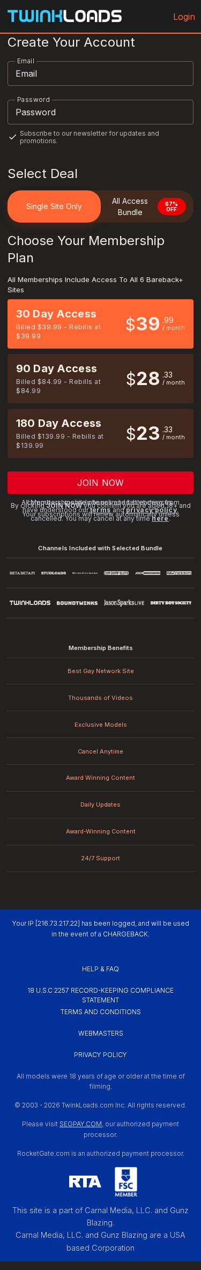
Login (184, 16)
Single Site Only (54, 206)
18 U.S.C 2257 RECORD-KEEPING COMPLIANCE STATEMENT (101, 995)
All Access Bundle (145, 206)
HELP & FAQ (100, 969)
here (160, 518)
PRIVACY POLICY (100, 1055)
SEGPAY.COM (80, 1124)
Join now (100, 482)
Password (33, 99)
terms (100, 510)
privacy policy (151, 510)
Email (25, 61)
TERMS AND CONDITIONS (101, 1012)
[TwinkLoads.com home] (64, 16)
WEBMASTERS (100, 1033)
